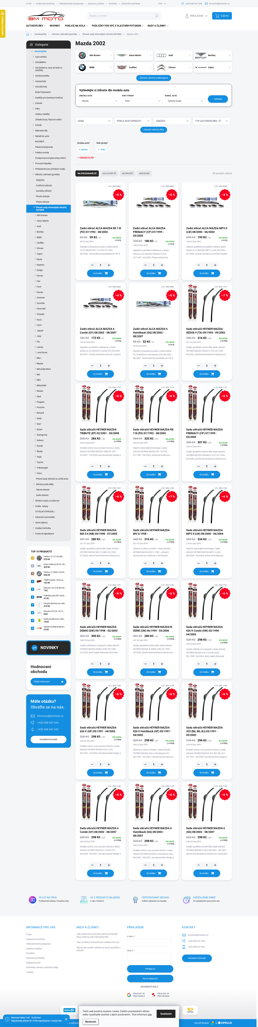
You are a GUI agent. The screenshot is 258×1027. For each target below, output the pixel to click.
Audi (39, 226)
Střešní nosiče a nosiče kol (47, 500)
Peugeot (40, 402)
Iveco (39, 325)
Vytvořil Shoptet (201, 1023)
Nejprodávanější (87, 173)
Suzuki (40, 446)
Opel (39, 396)
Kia (38, 341)
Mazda (40, 363)
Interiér (38, 125)
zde (150, 1014)
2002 (103, 149)
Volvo (39, 473)
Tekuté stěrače (42, 489)
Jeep (39, 336)
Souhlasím (166, 1013)
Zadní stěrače (42, 495)
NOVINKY (39, 141)
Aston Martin (43, 221)
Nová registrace (150, 978)
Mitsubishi (41, 385)
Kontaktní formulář (48, 739)
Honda (40, 292)
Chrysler (40, 314)
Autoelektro (40, 62)
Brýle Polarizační (43, 92)
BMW (39, 237)
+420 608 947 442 (48, 729)
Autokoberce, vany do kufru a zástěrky (48, 68)
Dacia (39, 259)
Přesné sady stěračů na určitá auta (52, 479)
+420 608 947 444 (48, 722)
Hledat (157, 16)
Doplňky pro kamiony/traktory (49, 97)
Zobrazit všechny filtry (153, 129)
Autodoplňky (40, 51)
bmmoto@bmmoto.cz (50, 715)
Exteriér (38, 103)
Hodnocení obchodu (45, 3)
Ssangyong (42, 435)
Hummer (41, 297)
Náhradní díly (41, 130)
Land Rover (42, 352)
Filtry (37, 109)
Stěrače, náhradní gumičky (47, 174)
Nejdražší (127, 173)
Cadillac (40, 243)
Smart (39, 429)
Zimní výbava (41, 522)
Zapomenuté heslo (149, 987)
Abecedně (144, 173)
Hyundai (40, 303)
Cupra (39, 254)
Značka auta (85, 96)
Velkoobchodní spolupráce (71, 3)
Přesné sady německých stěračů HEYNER (51, 208)
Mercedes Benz (44, 369)
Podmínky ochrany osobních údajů (42, 967)
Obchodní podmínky (131, 3)
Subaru (40, 440)
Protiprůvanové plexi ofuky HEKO (50, 158)
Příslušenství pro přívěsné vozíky (50, 169)
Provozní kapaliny (43, 163)
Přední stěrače (42, 202)
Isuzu (39, 319)
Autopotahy (40, 81)
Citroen (40, 248)
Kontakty (113, 3)
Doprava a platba (96, 3)
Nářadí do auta (42, 136)
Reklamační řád (33, 963)
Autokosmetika (42, 76)
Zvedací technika (43, 528)
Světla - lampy (41, 506)
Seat (39, 424)
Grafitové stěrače (44, 185)
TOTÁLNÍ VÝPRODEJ (44, 511)
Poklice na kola (42, 152)
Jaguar (40, 330)
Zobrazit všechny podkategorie (153, 78)
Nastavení (90, 1021)
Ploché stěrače (43, 196)
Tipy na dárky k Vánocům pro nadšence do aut (98, 942)
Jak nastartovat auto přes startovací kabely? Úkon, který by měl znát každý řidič (97, 935)
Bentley (40, 232)
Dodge (40, 270)
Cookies (29, 972)
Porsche (40, 407)
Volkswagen (42, 468)
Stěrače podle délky (45, 484)
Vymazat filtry (86, 158)
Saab (39, 418)
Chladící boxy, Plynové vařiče (48, 119)
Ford (39, 287)
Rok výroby (128, 96)
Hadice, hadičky (42, 114)
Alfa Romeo (42, 215)
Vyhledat (218, 99)
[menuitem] (36, 25)
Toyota (40, 462)
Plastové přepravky (44, 147)
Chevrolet (41, 308)
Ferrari (40, 275)
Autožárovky (41, 86)
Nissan (40, 391)
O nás (29, 3)
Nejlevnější (109, 173)
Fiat (38, 281)
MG (38, 374)
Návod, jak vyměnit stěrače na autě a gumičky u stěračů (98, 949)
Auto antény (41, 57)
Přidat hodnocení (42, 681)
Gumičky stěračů (44, 191)
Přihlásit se (150, 969)
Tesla (39, 457)
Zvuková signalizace (44, 533)
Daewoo (40, 265)
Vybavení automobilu (45, 517)
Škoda (40, 451)
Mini (39, 380)
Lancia (40, 347)
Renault (40, 413)
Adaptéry (40, 180)
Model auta (171, 96)
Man (39, 358)
